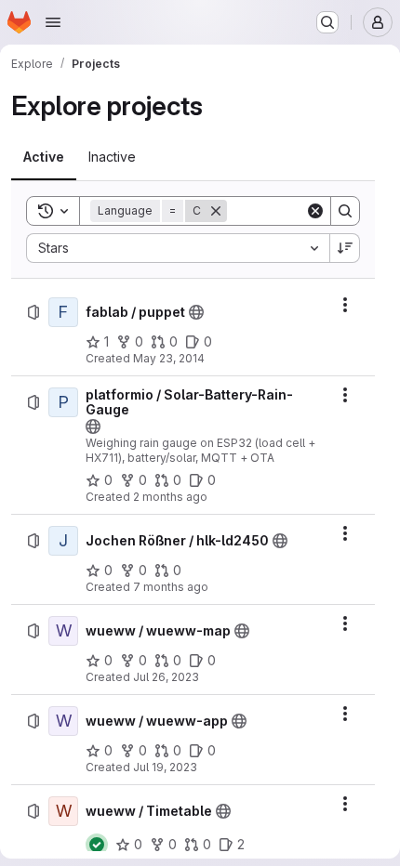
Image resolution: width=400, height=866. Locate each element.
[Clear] (315, 211)
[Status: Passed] (97, 844)
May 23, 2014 (169, 358)
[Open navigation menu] (53, 22)
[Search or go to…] (327, 22)
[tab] (43, 157)
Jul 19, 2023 (165, 767)
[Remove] (216, 211)
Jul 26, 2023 (166, 677)
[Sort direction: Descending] (345, 248)
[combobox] (177, 248)
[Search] (345, 211)
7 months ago (170, 587)
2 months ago (170, 497)
